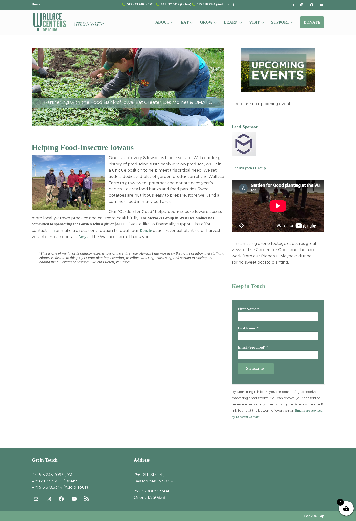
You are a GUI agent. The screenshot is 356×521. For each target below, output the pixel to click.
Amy (82, 237)
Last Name (248, 328)
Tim (51, 230)
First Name (248, 309)
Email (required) (253, 347)
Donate (146, 230)
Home (36, 4)
